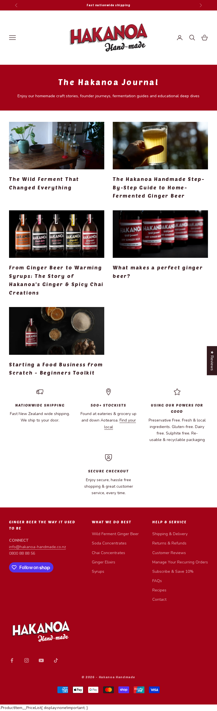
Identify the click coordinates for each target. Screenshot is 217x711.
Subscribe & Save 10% (173, 571)
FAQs (157, 581)
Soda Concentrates (109, 543)
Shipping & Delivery (170, 534)
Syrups (98, 571)
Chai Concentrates (108, 553)
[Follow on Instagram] (26, 660)
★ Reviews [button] (212, 361)
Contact (159, 599)
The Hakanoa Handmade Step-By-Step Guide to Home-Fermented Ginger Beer (159, 187)
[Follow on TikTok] (56, 660)
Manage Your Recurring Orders (180, 562)
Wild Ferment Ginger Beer (115, 534)
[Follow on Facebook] (12, 660)
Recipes (159, 590)
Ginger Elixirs (103, 562)
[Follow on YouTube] (41, 660)
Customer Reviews (169, 553)
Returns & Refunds (169, 543)
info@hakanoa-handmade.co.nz (37, 547)
